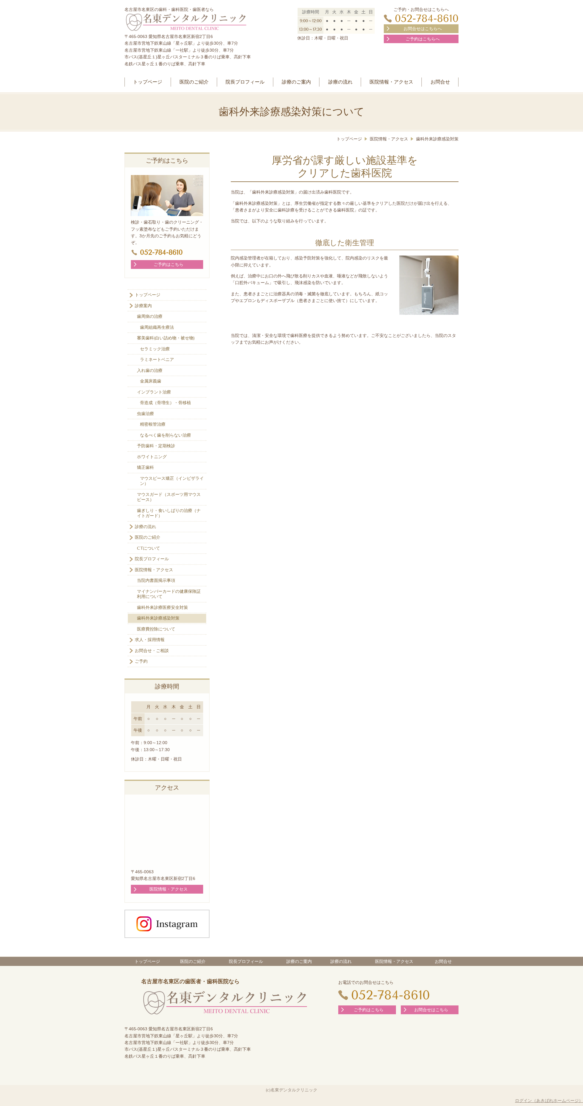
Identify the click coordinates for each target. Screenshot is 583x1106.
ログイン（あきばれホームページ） (549, 1100)
